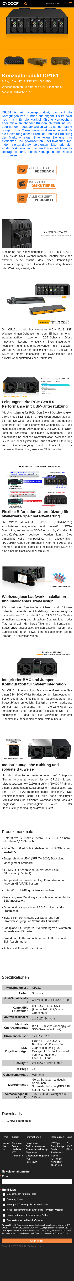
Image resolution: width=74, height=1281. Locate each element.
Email (5, 1176)
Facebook (17, 1143)
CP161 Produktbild (19, 1121)
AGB (28, 1159)
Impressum (31, 1162)
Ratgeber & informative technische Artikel (27, 1215)
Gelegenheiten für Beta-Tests (21, 1194)
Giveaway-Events (15, 1199)
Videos (54, 1156)
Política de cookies (35, 1146)
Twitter (15, 1146)
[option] (37, 26)
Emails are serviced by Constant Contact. (52, 1233)
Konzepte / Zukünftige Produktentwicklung (28, 1204)
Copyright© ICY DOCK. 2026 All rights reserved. (24, 1246)
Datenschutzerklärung (36, 1149)
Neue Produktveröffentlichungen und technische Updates (35, 1209)
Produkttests (57, 1152)
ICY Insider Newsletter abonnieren (56, 1162)
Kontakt (6, 1143)
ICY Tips (55, 1143)
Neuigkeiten (32, 1143)
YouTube (16, 1149)
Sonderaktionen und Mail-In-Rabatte (25, 1220)
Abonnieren (37, 1240)
